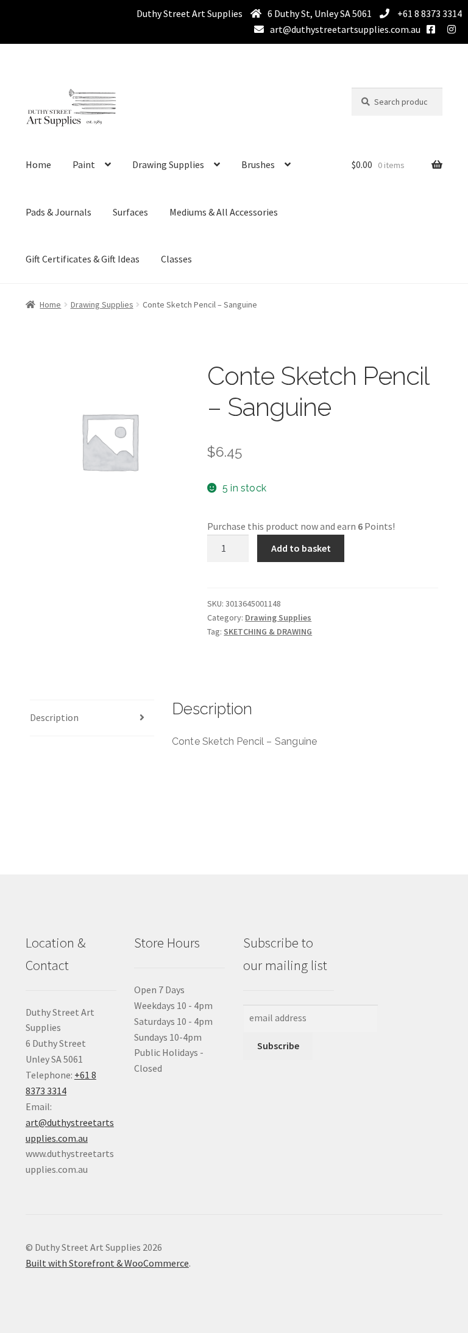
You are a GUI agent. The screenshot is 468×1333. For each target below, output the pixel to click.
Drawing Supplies (168, 164)
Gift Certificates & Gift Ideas (83, 259)
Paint (84, 164)
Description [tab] (54, 717)
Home (38, 164)
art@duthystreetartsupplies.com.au (345, 29)
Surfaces (130, 212)
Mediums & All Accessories (223, 212)
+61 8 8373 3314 (428, 13)
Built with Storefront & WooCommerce (107, 1263)
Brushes (258, 164)
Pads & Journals (58, 212)
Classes (176, 259)
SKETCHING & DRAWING (268, 631)
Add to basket (301, 548)
